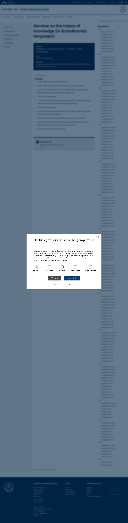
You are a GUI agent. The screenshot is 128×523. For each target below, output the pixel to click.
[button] (64, 285)
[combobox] (98, 237)
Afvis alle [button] (54, 278)
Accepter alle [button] (72, 278)
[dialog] (64, 261)
